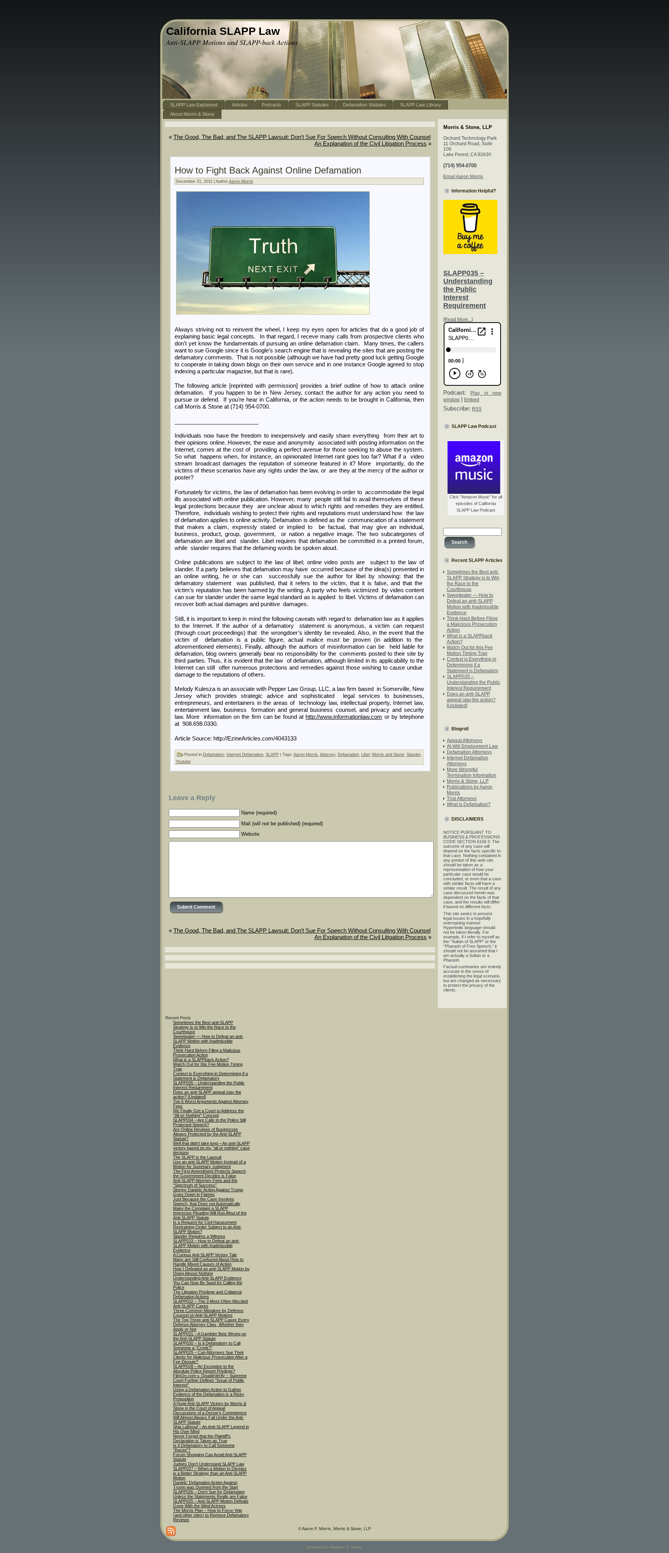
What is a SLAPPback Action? (201, 1059)
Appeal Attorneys (464, 740)
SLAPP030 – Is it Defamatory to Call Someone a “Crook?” (206, 1345)
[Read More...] (458, 319)
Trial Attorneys (462, 798)
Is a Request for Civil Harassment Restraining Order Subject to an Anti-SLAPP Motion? (207, 1227)
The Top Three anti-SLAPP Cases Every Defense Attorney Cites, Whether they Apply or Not (211, 1324)
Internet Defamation (244, 754)
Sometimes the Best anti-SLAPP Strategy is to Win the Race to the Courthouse (473, 580)
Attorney (327, 754)
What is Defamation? (469, 804)
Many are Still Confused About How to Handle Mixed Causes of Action (208, 1261)
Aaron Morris (241, 181)
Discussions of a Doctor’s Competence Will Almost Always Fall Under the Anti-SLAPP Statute (210, 1417)
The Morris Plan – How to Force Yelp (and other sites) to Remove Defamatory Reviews (211, 1515)
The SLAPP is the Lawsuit (197, 1157)
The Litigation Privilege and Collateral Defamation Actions (207, 1294)
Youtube (183, 761)
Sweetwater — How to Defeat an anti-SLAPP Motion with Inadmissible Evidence (473, 604)
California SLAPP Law (223, 31)
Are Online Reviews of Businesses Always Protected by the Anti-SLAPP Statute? (207, 1134)
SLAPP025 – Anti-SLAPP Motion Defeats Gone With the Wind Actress (211, 1503)
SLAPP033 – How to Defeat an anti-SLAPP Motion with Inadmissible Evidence (206, 1245)
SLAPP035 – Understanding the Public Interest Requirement (467, 289)
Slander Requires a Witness (199, 1236)
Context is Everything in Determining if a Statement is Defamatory (472, 664)
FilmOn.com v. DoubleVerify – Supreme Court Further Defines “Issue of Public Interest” (210, 1380)
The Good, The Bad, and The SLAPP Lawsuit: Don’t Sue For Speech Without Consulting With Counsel (302, 137)
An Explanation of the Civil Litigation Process (370, 143)
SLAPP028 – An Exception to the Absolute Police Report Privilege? (204, 1368)
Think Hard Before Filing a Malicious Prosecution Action (472, 624)
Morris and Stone (388, 754)
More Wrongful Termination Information (471, 772)
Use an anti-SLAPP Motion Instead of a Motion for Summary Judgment (209, 1164)
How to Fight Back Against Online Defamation (268, 170)
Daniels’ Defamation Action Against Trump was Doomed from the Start (205, 1484)
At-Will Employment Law (472, 746)
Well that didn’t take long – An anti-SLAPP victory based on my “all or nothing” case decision (211, 1148)
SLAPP (272, 754)
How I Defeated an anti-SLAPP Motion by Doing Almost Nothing (211, 1271)
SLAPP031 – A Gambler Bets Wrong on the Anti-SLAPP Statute (209, 1336)
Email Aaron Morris (463, 176)
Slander (413, 754)
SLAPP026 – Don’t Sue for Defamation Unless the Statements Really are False (210, 1494)
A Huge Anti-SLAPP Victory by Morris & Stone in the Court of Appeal (209, 1405)
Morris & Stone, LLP (468, 781)
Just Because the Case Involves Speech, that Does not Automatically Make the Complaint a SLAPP (206, 1204)
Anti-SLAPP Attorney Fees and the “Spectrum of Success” (205, 1182)
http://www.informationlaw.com (343, 716)
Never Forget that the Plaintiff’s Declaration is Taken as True (202, 1438)
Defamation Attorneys (469, 752)
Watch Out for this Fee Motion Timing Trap (470, 650)
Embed (471, 399)
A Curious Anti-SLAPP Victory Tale (205, 1254)
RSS (477, 409)
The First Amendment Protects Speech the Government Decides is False (209, 1173)
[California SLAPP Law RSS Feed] (171, 1531)
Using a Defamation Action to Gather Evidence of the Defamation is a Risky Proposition (208, 1394)
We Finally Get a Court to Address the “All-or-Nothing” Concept (208, 1113)
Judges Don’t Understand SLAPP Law (208, 1464)
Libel (365, 754)
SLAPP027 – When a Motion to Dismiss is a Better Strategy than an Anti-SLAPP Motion (210, 1473)
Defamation (213, 754)
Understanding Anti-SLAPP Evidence (207, 1278)
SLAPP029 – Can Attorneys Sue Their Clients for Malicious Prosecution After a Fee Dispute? (210, 1357)
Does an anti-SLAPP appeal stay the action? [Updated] (471, 699)
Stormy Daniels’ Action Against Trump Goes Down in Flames (208, 1192)
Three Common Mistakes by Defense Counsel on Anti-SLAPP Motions (208, 1313)
